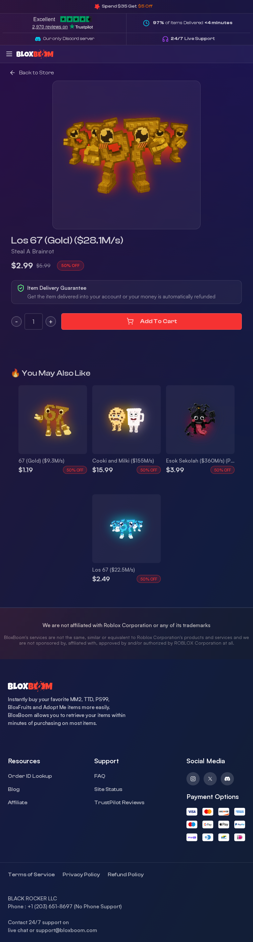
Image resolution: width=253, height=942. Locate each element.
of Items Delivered (193, 22)
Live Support (193, 38)
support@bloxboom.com (66, 930)
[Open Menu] (9, 54)
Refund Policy (126, 875)
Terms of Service (31, 875)
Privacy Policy (81, 875)
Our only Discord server (68, 38)
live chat (18, 930)
